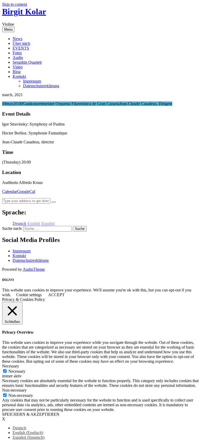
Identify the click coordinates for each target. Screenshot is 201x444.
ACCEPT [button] (56, 295)
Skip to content (14, 4)
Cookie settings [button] (29, 295)
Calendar (9, 191)
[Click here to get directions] (54, 202)
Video (18, 67)
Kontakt (19, 76)
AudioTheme (34, 269)
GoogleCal (26, 191)
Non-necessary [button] (14, 390)
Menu (8, 29)
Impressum (32, 81)
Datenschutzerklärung (41, 86)
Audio (18, 57)
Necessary (16, 371)
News (17, 38)
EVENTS (21, 48)
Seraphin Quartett (27, 62)
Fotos (17, 53)
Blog (17, 71)
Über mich (21, 43)
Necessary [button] (10, 366)
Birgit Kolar (24, 11)
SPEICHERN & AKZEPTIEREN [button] (30, 414)
